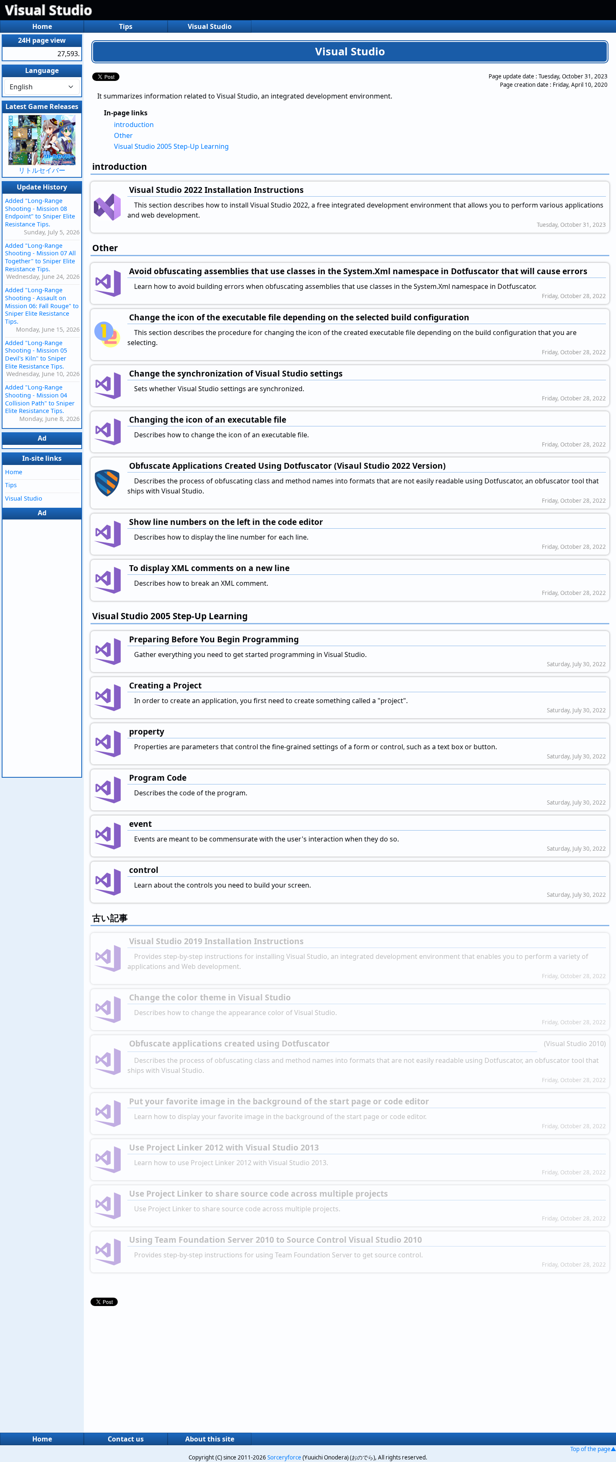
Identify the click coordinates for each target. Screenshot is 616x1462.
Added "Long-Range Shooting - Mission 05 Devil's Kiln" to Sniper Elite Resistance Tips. (36, 354)
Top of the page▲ (593, 1449)
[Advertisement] (349, 1367)
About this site (209, 1439)
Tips (125, 26)
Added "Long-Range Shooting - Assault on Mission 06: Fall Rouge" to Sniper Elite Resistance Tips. (42, 305)
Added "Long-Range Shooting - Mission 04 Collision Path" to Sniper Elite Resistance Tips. (40, 399)
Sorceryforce (284, 1457)
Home (42, 26)
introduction (134, 124)
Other (123, 135)
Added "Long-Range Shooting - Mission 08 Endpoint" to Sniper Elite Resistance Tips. (40, 212)
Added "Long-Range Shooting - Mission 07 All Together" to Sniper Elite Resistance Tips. (40, 257)
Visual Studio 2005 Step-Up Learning (171, 146)
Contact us (126, 1439)
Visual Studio (48, 10)
